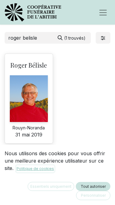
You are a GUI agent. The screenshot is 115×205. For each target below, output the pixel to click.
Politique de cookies (35, 168)
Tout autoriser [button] (93, 186)
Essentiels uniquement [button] (50, 186)
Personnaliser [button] (93, 195)
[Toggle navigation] (103, 12)
